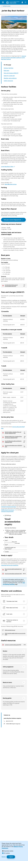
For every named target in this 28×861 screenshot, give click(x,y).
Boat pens (6, 70)
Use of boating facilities (14, 583)
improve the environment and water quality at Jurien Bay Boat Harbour (13, 57)
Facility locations (5, 6)
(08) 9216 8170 (9, 721)
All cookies (7, 853)
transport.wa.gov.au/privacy (8, 506)
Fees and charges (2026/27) (11, 73)
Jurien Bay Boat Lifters (7, 166)
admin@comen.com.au (11, 184)
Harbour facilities (8, 68)
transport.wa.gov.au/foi (7, 511)
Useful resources (8, 80)
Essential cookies (8, 851)
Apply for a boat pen (9, 75)
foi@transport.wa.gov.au (7, 510)
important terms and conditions (9, 565)
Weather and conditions (10, 78)
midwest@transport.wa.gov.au (13, 723)
